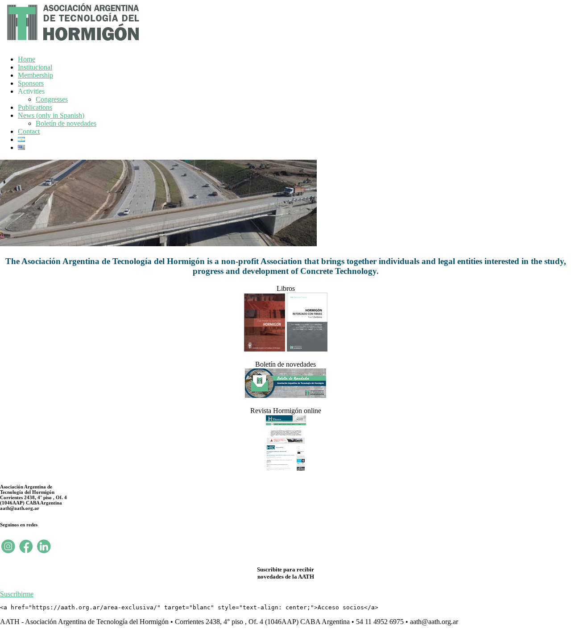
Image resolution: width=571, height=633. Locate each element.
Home (26, 59)
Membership (35, 75)
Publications (35, 107)
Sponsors (31, 83)
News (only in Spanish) (51, 115)
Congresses (52, 99)
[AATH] (72, 42)
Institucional (35, 67)
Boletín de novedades (66, 123)
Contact (29, 131)
